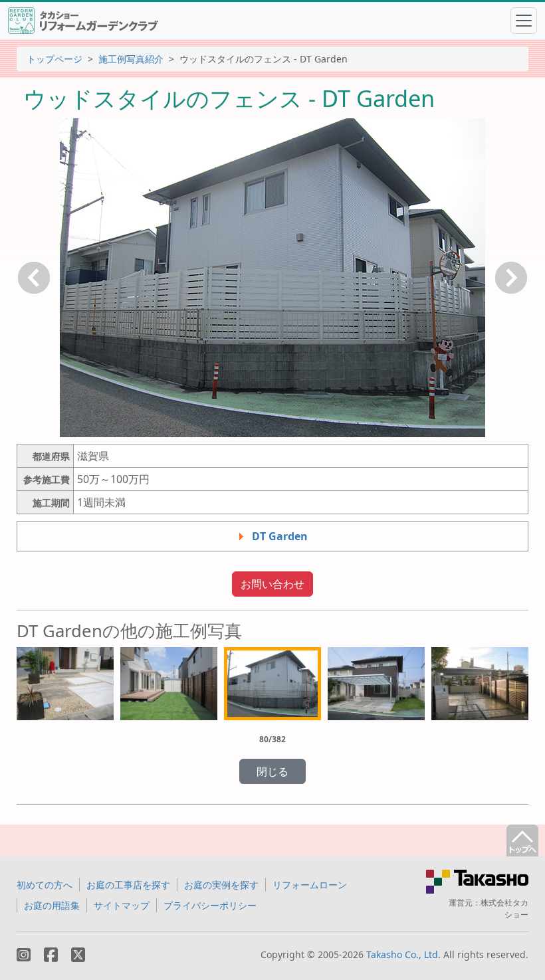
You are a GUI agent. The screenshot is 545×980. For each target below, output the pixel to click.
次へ (511, 278)
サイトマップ (122, 905)
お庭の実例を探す (221, 884)
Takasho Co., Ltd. (403, 954)
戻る (34, 278)
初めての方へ (44, 884)
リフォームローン (309, 884)
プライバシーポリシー (210, 905)
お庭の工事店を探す (128, 884)
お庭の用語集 (52, 905)
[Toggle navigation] (523, 20)
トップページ (54, 58)
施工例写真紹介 (131, 58)
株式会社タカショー (504, 908)
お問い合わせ (272, 584)
